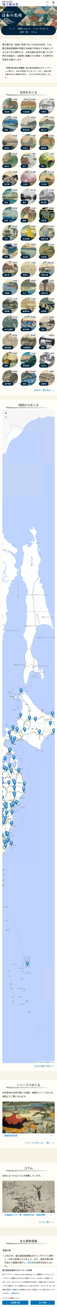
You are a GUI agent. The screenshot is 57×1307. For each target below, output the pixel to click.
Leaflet (40, 1062)
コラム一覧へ (45, 1222)
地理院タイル (49, 1062)
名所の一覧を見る (43, 390)
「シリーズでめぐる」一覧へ (37, 1142)
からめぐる (24, 29)
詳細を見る (15, 1293)
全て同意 (42, 1302)
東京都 (32, 74)
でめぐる (40, 29)
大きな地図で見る (43, 1066)
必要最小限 (15, 1302)
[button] (17, 729)
